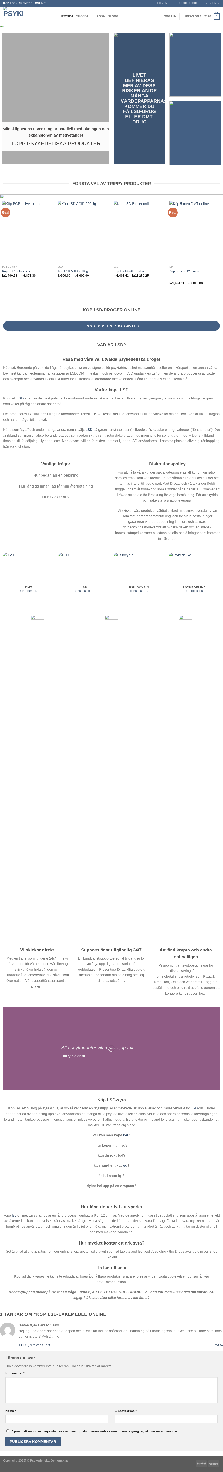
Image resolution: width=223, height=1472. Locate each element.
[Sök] (55, 16)
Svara (219, 1345)
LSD (20, 398)
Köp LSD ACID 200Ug (73, 271)
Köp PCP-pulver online (17, 271)
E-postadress (126, 1411)
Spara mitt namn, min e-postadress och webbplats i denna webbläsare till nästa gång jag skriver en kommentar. (95, 1431)
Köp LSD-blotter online (129, 271)
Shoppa (82, 16)
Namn (10, 1411)
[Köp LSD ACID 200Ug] (83, 232)
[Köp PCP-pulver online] (28, 232)
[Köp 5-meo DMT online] (195, 232)
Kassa (100, 16)
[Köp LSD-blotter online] (139, 232)
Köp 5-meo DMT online (185, 271)
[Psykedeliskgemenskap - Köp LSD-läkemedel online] (25, 16)
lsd (125, 1135)
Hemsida (66, 16)
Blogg (113, 16)
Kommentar (14, 1373)
